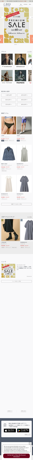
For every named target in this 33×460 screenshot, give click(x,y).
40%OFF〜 (24, 95)
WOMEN (25, 4)
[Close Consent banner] (30, 443)
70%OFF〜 (8, 104)
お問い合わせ (23, 411)
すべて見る (29, 51)
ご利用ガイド (9, 411)
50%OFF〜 (8, 100)
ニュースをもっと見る (16, 281)
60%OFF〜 (24, 100)
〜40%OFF (8, 95)
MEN (30, 4)
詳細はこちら (27, 434)
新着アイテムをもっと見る (16, 204)
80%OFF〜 (24, 104)
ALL (21, 4)
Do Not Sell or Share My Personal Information (17, 455)
